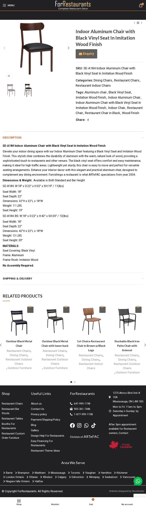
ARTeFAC (91, 436)
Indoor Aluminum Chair (124, 97)
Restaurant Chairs (126, 80)
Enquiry (88, 53)
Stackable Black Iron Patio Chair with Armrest (127, 346)
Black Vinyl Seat (120, 92)
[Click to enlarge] (8, 76)
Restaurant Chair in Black (102, 113)
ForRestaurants (26, 491)
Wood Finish (130, 113)
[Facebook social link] (88, 120)
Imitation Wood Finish (91, 97)
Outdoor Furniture (20, 368)
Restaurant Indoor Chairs (93, 85)
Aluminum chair (96, 92)
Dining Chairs (103, 80)
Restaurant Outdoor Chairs (19, 361)
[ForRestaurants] (73, 5)
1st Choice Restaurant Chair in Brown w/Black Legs (91, 346)
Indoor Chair (116, 108)
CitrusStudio (138, 491)
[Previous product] (134, 23)
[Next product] (141, 23)
